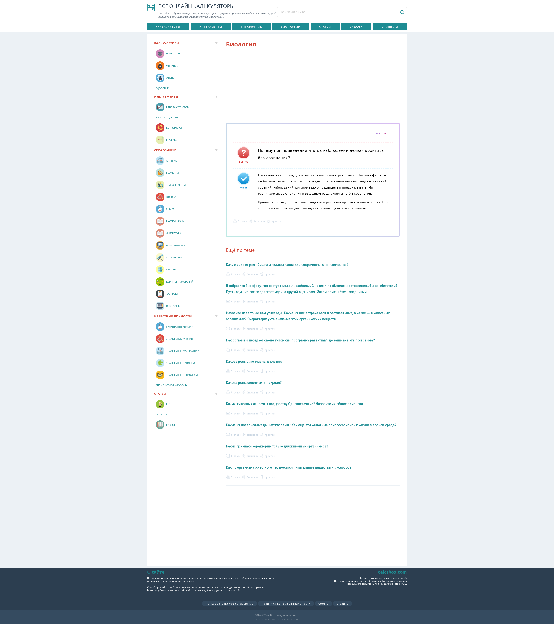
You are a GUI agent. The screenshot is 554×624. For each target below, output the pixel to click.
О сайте (342, 603)
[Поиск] (402, 12)
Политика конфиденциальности (286, 603)
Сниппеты (390, 26)
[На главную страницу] (151, 10)
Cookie (323, 603)
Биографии (291, 26)
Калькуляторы (168, 26)
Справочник (251, 26)
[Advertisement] (313, 86)
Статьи (325, 26)
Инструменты (210, 26)
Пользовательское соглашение (230, 603)
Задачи (356, 26)
